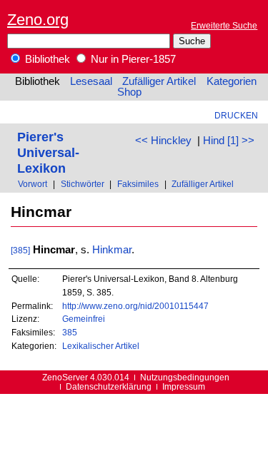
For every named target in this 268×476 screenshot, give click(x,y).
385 (69, 332)
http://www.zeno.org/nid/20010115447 (135, 305)
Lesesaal (91, 81)
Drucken (236, 115)
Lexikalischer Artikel (100, 345)
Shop (129, 92)
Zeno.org (38, 20)
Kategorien (232, 81)
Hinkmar (111, 249)
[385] (20, 250)
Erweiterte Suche (224, 25)
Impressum (183, 386)
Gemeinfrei (83, 318)
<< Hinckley (163, 140)
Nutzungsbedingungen (184, 377)
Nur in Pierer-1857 (132, 59)
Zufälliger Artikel (159, 81)
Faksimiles (138, 183)
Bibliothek (46, 59)
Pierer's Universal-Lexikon (48, 152)
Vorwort (32, 183)
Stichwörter (82, 183)
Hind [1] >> (228, 140)
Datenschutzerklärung (109, 386)
